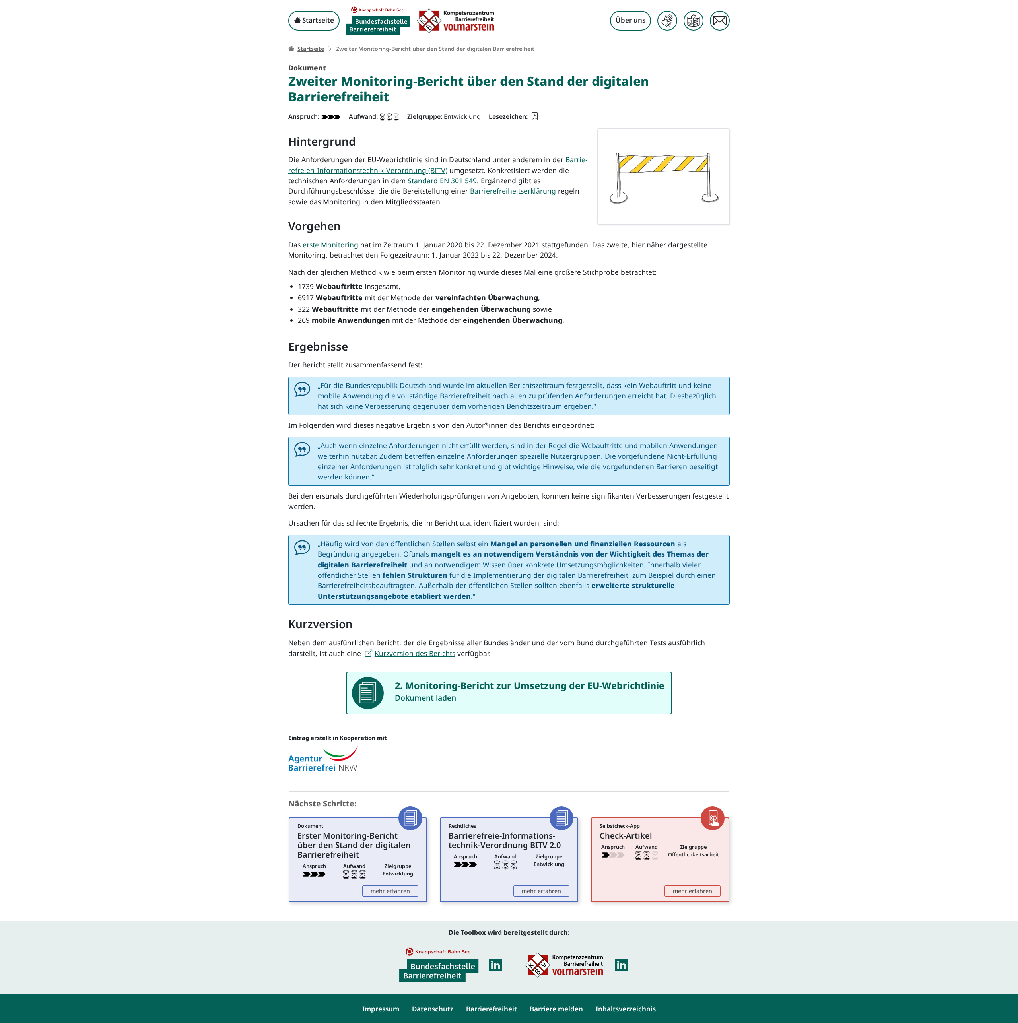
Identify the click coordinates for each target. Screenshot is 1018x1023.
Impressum (380, 1008)
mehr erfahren (394, 891)
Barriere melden (556, 1008)
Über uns (630, 20)
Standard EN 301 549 (442, 180)
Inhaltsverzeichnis (626, 1008)
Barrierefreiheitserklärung (513, 191)
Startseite (317, 20)
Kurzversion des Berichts (415, 653)
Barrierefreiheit (491, 1008)
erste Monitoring (330, 244)
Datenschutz (432, 1008)
